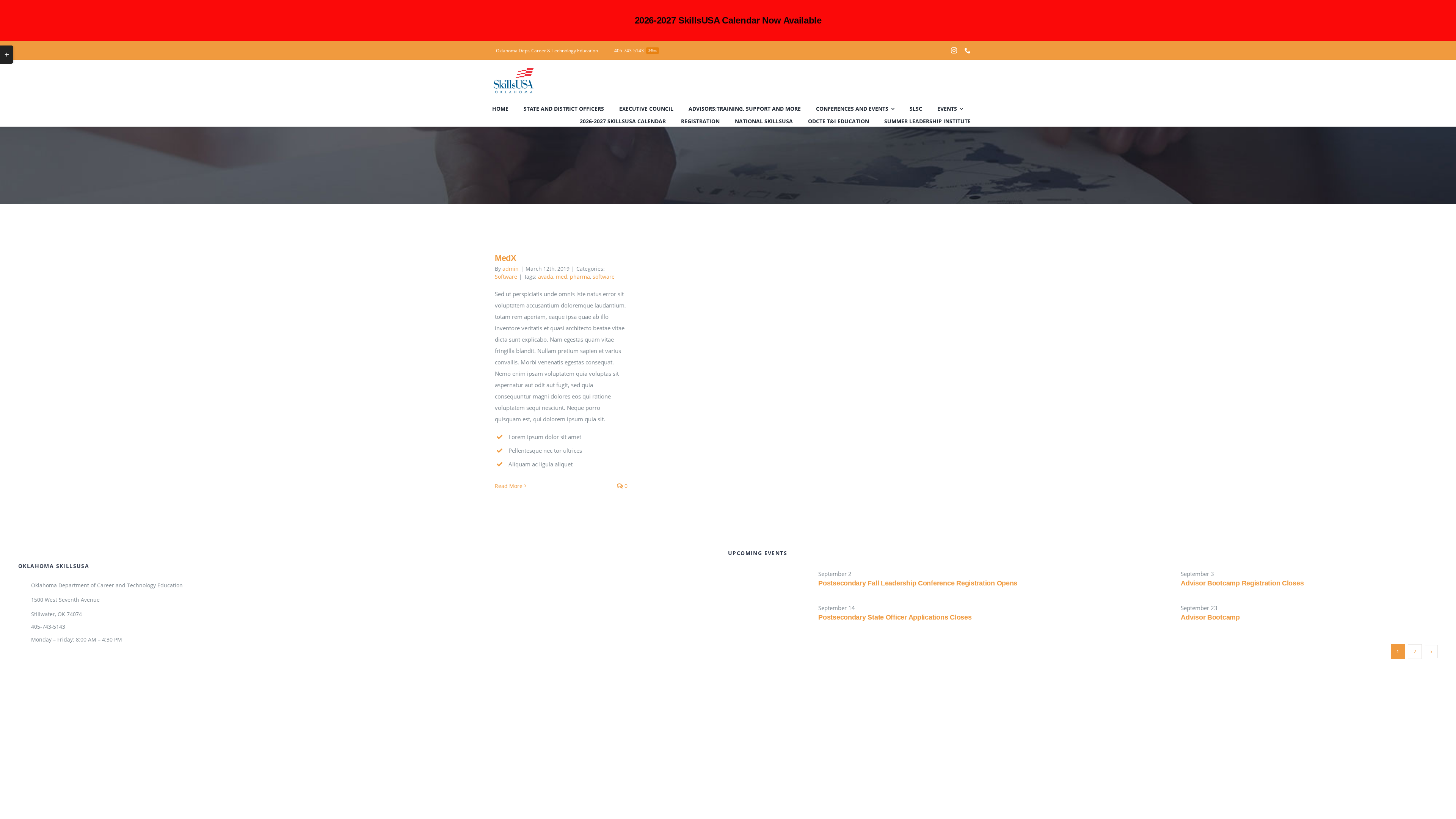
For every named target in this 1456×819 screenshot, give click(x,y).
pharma (580, 276)
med (561, 276)
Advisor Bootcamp (1210, 617)
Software (506, 276)
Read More (508, 486)
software (604, 276)
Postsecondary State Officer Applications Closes (894, 617)
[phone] (968, 50)
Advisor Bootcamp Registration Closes (1242, 583)
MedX (505, 258)
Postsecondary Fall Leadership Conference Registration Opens (917, 583)
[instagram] (954, 50)
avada (545, 276)
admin (510, 268)
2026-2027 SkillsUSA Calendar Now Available (728, 20)
